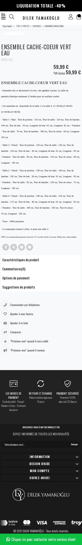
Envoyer (74, 444)
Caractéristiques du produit (20, 259)
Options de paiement (16, 277)
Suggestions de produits (18, 286)
